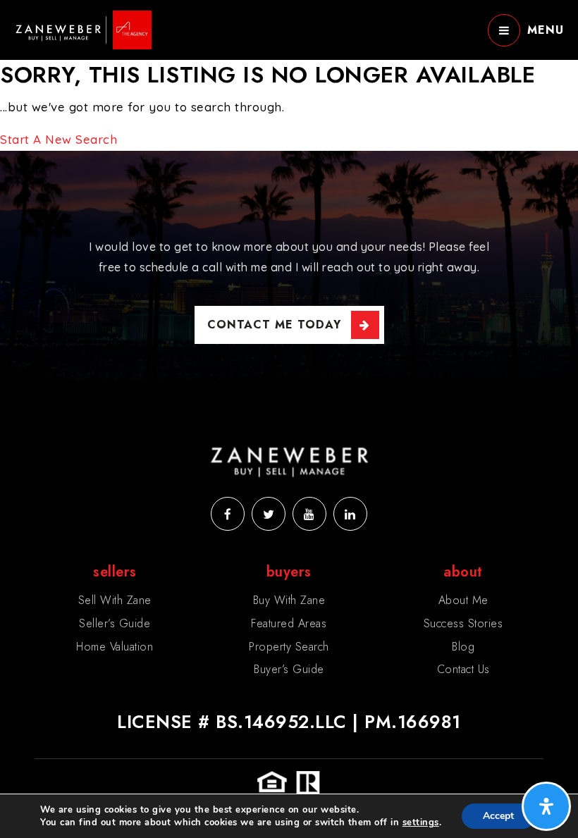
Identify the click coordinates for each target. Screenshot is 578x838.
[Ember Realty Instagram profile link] (309, 514)
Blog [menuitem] (463, 647)
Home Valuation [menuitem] (114, 647)
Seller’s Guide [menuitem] (114, 623)
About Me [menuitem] (463, 600)
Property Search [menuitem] (289, 647)
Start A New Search (58, 139)
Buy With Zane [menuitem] (289, 600)
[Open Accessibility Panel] (546, 806)
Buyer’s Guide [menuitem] (289, 669)
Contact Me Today (274, 324)
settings (420, 822)
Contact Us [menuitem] (463, 669)
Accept (498, 815)
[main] (289, 75)
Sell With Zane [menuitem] (115, 600)
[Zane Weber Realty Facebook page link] (228, 514)
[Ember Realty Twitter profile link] (268, 514)
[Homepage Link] (83, 28)
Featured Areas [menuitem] (288, 623)
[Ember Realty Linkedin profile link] (350, 514)
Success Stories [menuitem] (463, 623)
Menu (545, 30)
